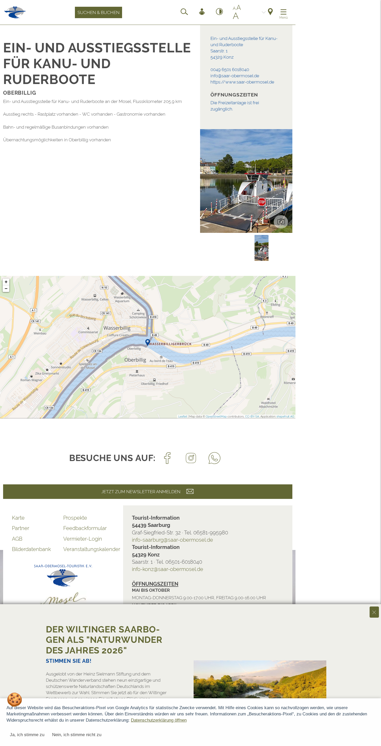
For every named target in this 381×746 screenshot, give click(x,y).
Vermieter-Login (82, 539)
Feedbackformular (85, 528)
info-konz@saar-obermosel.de (167, 569)
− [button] (6, 288)
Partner (20, 528)
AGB (17, 539)
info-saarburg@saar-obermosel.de (172, 540)
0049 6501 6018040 (229, 69)
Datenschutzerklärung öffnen (159, 720)
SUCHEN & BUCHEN (98, 12)
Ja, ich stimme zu (27, 734)
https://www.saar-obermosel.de (242, 82)
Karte (18, 518)
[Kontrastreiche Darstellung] (219, 12)
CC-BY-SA (252, 416)
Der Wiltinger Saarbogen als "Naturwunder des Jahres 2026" (104, 640)
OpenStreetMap (216, 416)
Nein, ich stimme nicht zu (76, 734)
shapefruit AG (285, 416)
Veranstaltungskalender (89, 549)
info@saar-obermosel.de (234, 75)
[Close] (374, 611)
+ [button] (6, 281)
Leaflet (182, 416)
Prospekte (75, 518)
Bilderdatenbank (31, 549)
